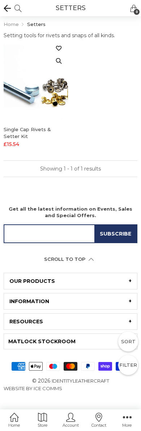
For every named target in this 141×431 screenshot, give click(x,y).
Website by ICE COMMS (33, 388)
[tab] (70, 281)
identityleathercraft (80, 381)
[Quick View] (59, 61)
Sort (128, 341)
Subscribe (115, 233)
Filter (128, 365)
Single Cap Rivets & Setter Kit (27, 132)
